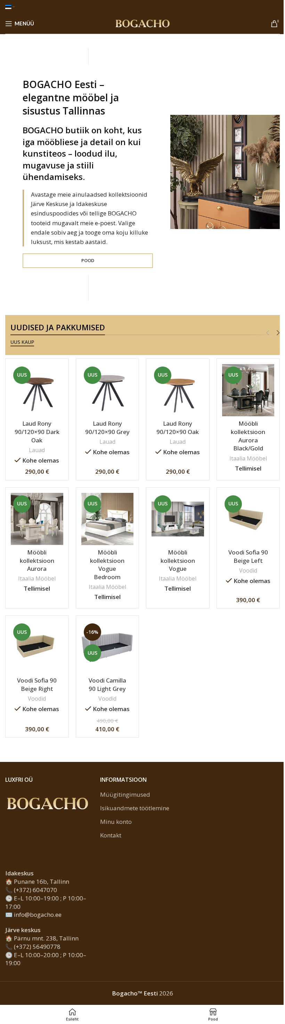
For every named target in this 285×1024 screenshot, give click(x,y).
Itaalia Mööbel (248, 458)
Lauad (37, 450)
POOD (87, 260)
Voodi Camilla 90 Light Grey (107, 684)
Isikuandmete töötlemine (134, 808)
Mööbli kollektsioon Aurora (37, 560)
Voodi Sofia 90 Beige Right (37, 684)
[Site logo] (142, 23)
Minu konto (116, 822)
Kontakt (110, 835)
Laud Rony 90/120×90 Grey (107, 427)
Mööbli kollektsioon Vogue (178, 560)
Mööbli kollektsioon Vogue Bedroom (107, 564)
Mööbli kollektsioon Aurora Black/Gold (248, 435)
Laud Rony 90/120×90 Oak (177, 427)
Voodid (248, 570)
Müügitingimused (125, 794)
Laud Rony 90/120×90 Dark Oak (37, 431)
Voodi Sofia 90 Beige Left (248, 556)
